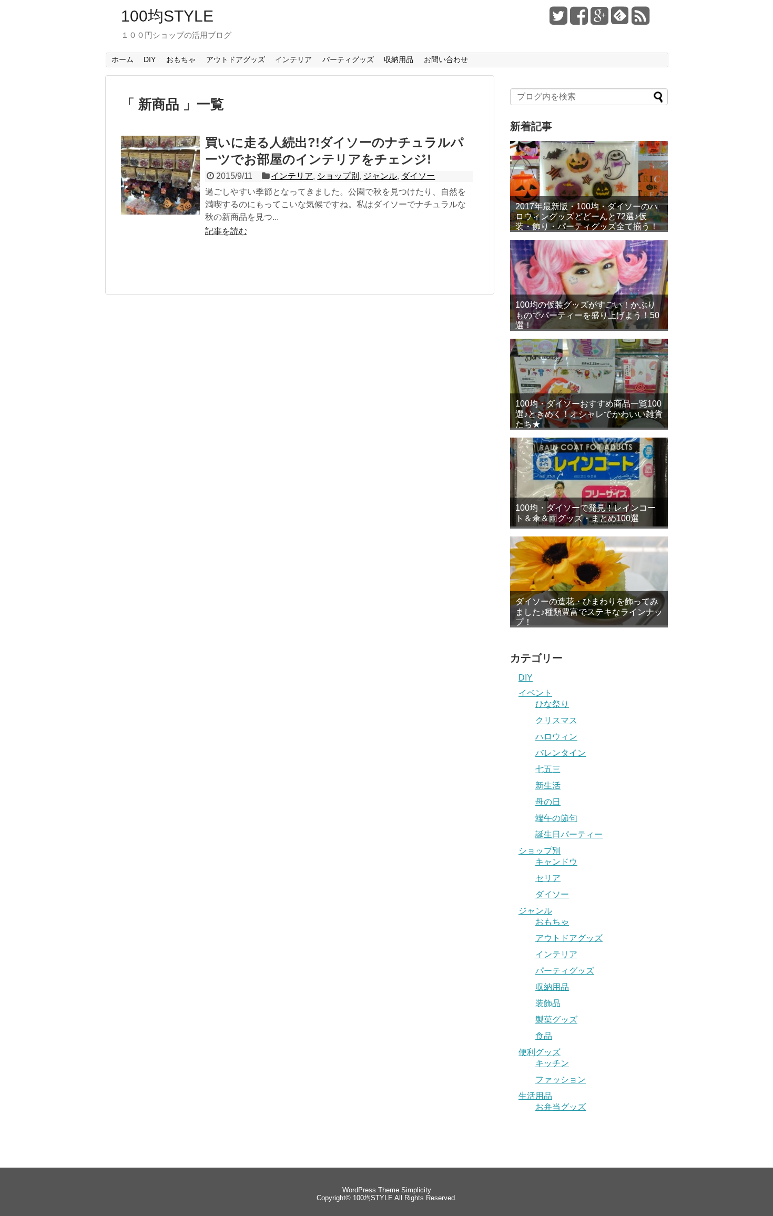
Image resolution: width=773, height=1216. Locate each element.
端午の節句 (556, 818)
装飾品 (548, 1003)
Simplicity (416, 1190)
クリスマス (556, 720)
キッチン (552, 1063)
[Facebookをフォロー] (579, 19)
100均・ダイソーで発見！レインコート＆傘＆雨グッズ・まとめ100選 (585, 512)
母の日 (548, 801)
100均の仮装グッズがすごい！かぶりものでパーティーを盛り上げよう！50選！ (587, 314)
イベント (535, 692)
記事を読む (226, 231)
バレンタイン (560, 752)
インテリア (293, 59)
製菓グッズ (556, 1019)
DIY (150, 59)
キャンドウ (556, 861)
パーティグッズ (348, 59)
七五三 (548, 769)
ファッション (560, 1079)
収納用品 (398, 59)
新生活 (548, 785)
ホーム (122, 59)
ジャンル (380, 175)
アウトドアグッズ (235, 59)
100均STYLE (167, 16)
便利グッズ (539, 1052)
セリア (548, 878)
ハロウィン (556, 736)
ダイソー (418, 175)
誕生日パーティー (569, 834)
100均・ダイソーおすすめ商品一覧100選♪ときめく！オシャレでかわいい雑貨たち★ (589, 413)
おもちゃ (181, 59)
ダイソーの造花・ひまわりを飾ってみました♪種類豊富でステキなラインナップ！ (589, 611)
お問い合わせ (446, 59)
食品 (543, 1035)
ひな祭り (552, 704)
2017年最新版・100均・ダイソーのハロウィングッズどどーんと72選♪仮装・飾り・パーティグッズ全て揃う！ (586, 216)
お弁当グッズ (560, 1106)
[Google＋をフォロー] (599, 19)
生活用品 (535, 1095)
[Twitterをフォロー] (558, 19)
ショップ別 (338, 175)
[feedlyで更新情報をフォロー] (620, 19)
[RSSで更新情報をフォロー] (640, 19)
